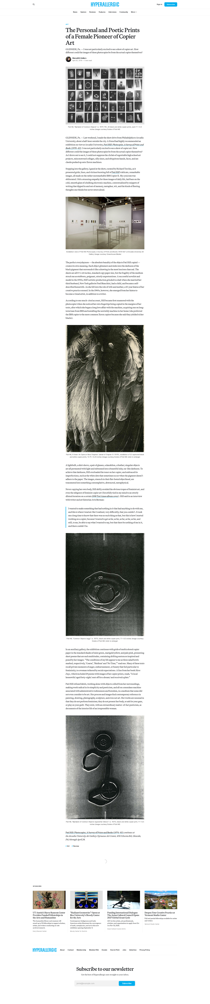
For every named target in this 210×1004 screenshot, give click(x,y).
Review (76, 846)
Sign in (159, 4)
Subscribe (171, 4)
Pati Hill (116, 172)
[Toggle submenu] (136, 12)
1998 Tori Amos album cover (105, 496)
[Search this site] (34, 4)
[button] (133, 12)
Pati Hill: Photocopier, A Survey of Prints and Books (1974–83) (94, 832)
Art (67, 24)
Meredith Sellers (79, 58)
